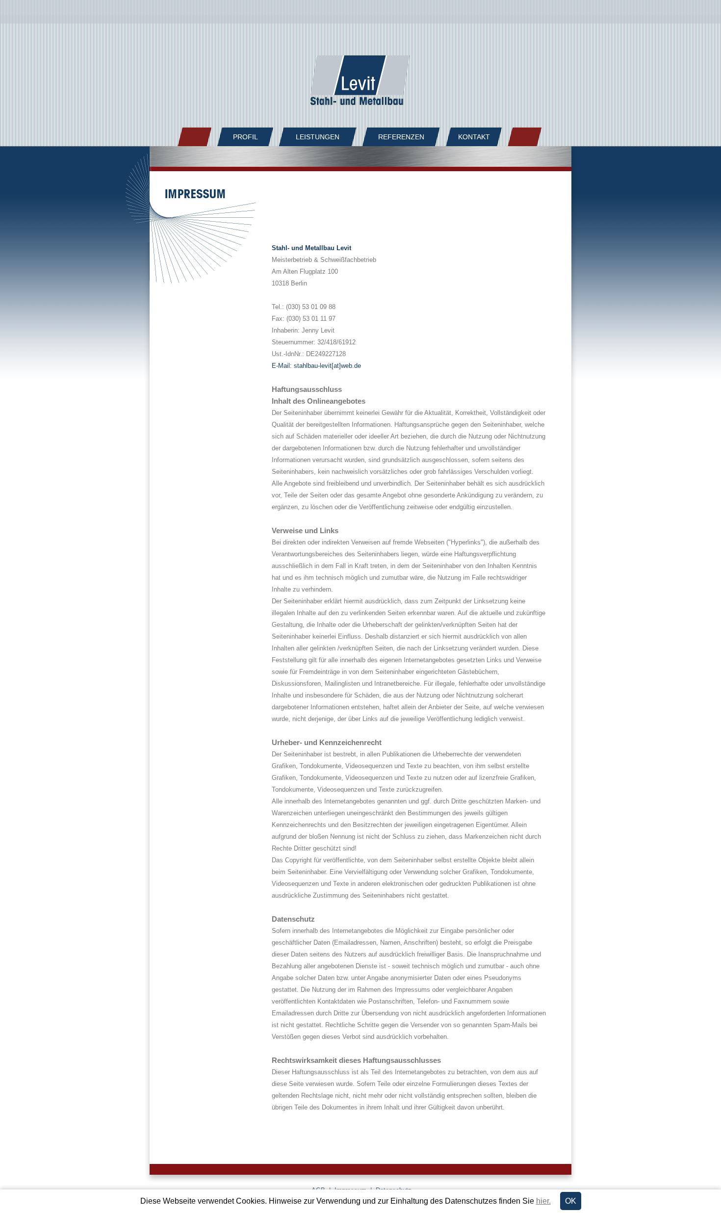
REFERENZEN (401, 137)
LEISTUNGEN (317, 137)
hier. (543, 1201)
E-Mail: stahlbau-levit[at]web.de (316, 365)
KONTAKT (474, 137)
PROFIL (245, 137)
